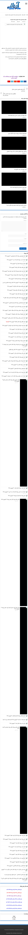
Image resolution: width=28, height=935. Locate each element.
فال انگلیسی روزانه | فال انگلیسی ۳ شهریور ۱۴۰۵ (16, 866)
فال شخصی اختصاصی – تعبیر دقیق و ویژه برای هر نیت (14, 874)
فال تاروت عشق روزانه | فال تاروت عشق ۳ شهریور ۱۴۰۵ (15, 835)
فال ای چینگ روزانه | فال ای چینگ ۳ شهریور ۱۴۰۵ (15, 340)
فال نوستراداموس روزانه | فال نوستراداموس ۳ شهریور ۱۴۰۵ (14, 303)
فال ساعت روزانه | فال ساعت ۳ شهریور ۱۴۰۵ (17, 847)
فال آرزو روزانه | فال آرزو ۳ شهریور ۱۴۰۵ (17, 263)
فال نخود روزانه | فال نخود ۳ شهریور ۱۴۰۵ (17, 294)
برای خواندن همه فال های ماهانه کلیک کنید (14, 905)
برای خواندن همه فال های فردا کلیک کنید (14, 896)
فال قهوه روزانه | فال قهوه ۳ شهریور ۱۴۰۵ (17, 862)
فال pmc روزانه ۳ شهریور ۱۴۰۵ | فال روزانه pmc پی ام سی (14, 282)
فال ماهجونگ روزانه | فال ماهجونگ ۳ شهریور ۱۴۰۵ (15, 314)
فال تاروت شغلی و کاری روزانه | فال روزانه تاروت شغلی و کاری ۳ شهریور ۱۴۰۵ (14, 879)
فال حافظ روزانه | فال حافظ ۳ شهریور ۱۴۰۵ (15, 322)
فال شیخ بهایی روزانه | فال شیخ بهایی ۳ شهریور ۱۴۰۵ (15, 256)
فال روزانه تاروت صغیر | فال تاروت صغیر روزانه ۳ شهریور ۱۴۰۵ (10, 608)
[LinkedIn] (15, 931)
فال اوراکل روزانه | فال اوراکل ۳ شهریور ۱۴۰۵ (16, 333)
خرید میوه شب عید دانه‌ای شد (20, 169)
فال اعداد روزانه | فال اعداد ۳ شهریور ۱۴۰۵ (17, 723)
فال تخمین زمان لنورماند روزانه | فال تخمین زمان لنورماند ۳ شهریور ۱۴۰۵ (15, 345)
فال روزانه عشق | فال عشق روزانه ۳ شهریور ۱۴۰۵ (16, 290)
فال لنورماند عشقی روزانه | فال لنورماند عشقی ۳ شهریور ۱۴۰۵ (13, 361)
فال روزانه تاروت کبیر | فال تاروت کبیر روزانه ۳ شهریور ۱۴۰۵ (14, 839)
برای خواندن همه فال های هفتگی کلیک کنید (14, 899)
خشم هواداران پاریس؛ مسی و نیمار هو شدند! (17, 115)
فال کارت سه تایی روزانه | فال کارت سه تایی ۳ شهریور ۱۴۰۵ (14, 492)
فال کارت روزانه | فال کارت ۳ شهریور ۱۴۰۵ (17, 329)
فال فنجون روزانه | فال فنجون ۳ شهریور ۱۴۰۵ (16, 368)
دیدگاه (25, 220)
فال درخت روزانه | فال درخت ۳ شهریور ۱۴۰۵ (16, 337)
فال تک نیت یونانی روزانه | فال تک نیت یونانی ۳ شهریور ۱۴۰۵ (13, 376)
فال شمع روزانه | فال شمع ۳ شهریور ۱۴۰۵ (17, 357)
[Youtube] (14, 931)
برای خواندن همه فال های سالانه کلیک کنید (14, 908)
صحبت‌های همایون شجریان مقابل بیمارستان (18, 89)
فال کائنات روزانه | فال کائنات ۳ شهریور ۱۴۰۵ (17, 279)
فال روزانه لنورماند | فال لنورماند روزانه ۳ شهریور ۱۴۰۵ (15, 275)
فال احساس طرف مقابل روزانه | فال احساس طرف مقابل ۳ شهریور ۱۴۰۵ (15, 298)
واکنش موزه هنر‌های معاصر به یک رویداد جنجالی (16, 151)
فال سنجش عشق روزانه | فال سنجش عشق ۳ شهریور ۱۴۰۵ (10, 380)
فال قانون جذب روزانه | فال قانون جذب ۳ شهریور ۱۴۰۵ (15, 858)
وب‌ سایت (24, 243)
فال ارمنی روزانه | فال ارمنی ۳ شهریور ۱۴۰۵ (17, 306)
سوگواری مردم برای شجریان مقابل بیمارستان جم (9, 94)
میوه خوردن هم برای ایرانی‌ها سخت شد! (18, 187)
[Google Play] (9, 931)
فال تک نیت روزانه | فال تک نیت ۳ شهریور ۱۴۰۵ (16, 260)
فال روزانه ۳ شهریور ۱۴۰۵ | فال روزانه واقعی (17, 349)
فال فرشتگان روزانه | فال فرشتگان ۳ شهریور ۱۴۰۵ (16, 716)
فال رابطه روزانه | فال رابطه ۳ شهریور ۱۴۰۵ (17, 267)
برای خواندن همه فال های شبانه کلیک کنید (14, 892)
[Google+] (20, 931)
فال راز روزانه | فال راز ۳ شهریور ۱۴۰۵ (18, 365)
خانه (27, 15)
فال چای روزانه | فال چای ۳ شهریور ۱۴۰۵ (17, 850)
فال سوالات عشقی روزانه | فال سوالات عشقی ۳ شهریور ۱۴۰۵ (14, 310)
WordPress (12, 929)
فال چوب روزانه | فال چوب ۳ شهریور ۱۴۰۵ (17, 854)
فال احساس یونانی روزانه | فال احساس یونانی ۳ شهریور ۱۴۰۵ (13, 318)
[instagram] (11, 931)
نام (25, 234)
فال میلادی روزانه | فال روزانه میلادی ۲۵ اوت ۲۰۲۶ (10, 727)
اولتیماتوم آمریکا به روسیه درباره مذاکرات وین (17, 133)
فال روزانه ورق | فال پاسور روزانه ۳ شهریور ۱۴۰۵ (10, 499)
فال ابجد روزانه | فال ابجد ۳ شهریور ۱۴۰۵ (17, 843)
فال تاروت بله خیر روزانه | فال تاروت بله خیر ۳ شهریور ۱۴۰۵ (14, 372)
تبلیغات (14, 916)
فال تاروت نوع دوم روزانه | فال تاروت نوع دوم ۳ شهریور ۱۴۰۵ (13, 271)
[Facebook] (19, 931)
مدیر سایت (23, 21)
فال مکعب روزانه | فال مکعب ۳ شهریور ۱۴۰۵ (16, 488)
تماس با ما (14, 917)
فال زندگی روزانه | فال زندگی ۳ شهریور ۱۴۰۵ (17, 353)
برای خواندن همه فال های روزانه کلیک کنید (14, 889)
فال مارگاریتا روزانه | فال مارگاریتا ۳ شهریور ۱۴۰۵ (16, 286)
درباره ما (14, 919)
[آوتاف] (14, 5)
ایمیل (25, 238)
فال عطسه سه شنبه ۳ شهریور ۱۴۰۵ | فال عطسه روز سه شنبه (14, 719)
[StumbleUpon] (12, 931)
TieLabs (21, 929)
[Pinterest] (16, 931)
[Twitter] (18, 931)
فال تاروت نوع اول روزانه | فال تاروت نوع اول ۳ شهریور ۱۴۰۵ (13, 325)
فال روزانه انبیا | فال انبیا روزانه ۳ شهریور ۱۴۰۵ (16, 495)
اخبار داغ (23, 15)
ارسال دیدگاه (13, 21)
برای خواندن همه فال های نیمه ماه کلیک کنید (14, 902)
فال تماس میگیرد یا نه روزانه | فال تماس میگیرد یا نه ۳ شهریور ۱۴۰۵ (14, 870)
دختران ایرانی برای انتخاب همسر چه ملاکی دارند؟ (16, 205)
